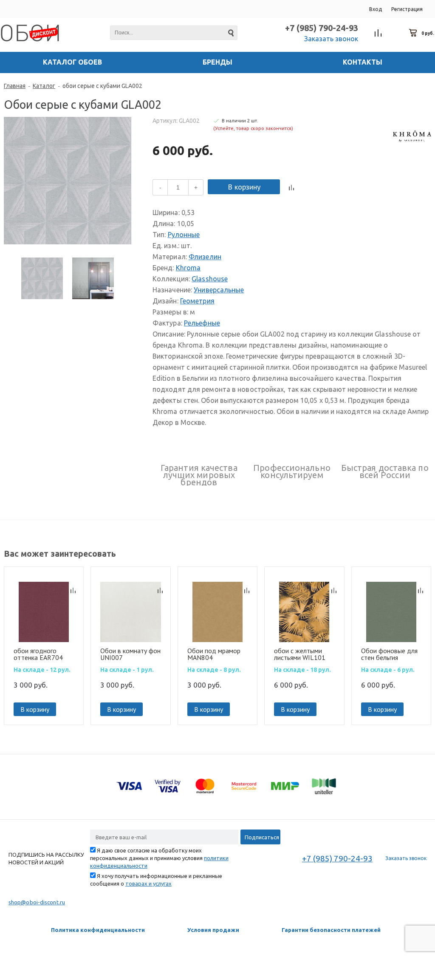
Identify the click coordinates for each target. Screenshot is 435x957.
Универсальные (219, 290)
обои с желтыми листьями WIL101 (299, 654)
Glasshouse (210, 279)
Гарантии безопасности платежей (331, 930)
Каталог (44, 85)
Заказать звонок (331, 38)
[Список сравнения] (378, 33)
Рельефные (202, 323)
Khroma (188, 268)
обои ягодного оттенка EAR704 (38, 654)
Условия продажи (213, 930)
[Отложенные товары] (396, 33)
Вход (375, 9)
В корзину (244, 187)
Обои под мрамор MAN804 (213, 654)
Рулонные (184, 234)
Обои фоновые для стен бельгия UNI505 (389, 654)
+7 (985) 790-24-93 (321, 28)
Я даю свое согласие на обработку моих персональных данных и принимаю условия (159, 858)
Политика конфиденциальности (98, 930)
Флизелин (205, 256)
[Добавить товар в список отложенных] (305, 188)
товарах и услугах (148, 883)
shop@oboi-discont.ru (36, 902)
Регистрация (407, 9)
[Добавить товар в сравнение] (291, 188)
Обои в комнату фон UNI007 (130, 654)
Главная (14, 85)
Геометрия (197, 301)
